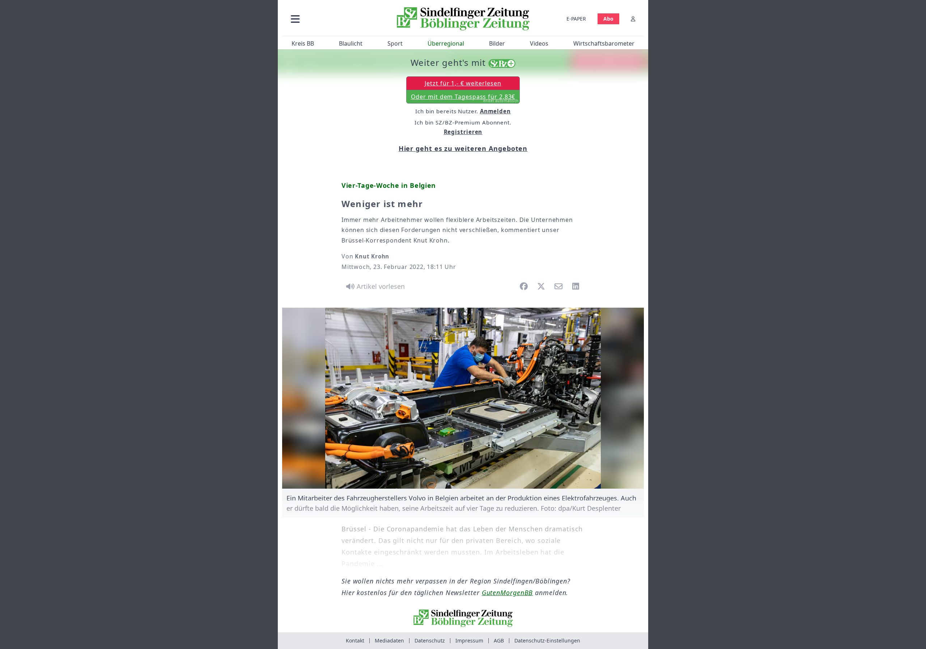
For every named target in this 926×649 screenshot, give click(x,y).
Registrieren (463, 131)
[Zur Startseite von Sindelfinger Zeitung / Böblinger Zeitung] (463, 18)
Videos (539, 43)
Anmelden (495, 111)
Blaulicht (350, 43)
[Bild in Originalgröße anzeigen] (463, 398)
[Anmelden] (633, 18)
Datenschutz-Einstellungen (547, 640)
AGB (499, 640)
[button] (334, 18)
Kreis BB (303, 43)
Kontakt (355, 640)
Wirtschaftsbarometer (603, 43)
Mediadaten (389, 640)
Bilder (497, 43)
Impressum (469, 640)
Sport (395, 43)
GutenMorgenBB (507, 592)
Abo (608, 18)
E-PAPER (576, 18)
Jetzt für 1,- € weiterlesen (463, 83)
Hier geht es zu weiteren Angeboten (463, 148)
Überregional (446, 43)
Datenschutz (430, 640)
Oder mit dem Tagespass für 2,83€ (465, 98)
